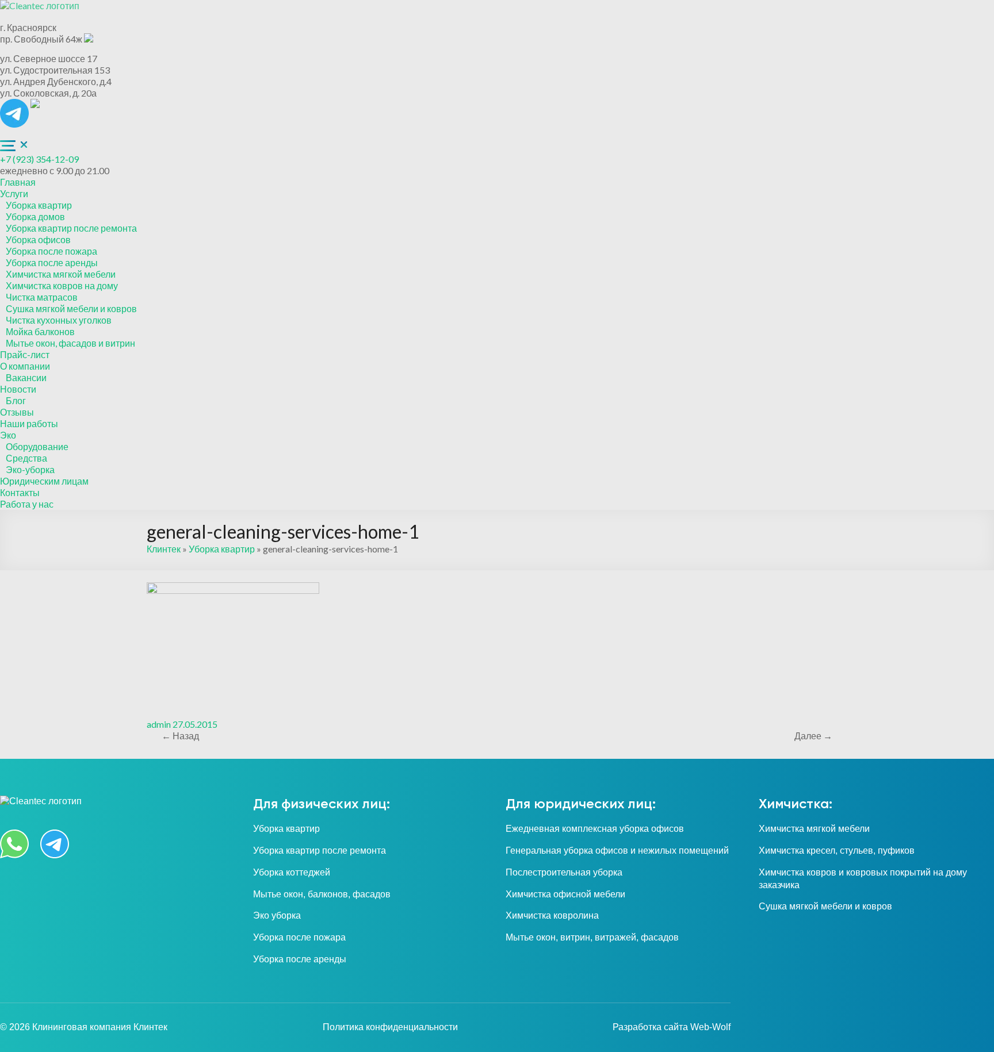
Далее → (813, 735)
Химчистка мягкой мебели (61, 273)
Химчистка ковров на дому (62, 285)
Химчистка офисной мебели (565, 894)
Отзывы (17, 411)
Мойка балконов (40, 331)
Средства (26, 457)
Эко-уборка (30, 469)
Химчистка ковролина (552, 915)
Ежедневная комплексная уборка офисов (595, 829)
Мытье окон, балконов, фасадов (322, 894)
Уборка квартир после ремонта (71, 227)
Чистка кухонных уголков (59, 319)
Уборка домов (35, 216)
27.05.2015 (195, 724)
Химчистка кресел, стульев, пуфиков (837, 850)
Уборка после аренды (52, 262)
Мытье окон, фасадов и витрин (70, 342)
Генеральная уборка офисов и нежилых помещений (617, 850)
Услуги (14, 193)
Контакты (20, 492)
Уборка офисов (38, 239)
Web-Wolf (710, 1027)
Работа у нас (26, 503)
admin (159, 724)
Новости (18, 388)
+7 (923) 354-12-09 (39, 158)
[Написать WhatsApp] (35, 104)
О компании (25, 365)
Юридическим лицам (44, 480)
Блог (16, 400)
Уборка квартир (39, 204)
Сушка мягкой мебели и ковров (71, 308)
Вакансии (26, 377)
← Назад (180, 735)
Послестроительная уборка (564, 872)
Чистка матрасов (42, 296)
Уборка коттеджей (291, 872)
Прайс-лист (24, 354)
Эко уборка (277, 915)
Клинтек (164, 548)
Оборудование (37, 446)
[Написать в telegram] (15, 104)
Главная (18, 181)
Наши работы (29, 423)
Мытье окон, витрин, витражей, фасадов (592, 937)
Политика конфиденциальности (390, 1027)
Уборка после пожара (51, 250)
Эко (8, 434)
